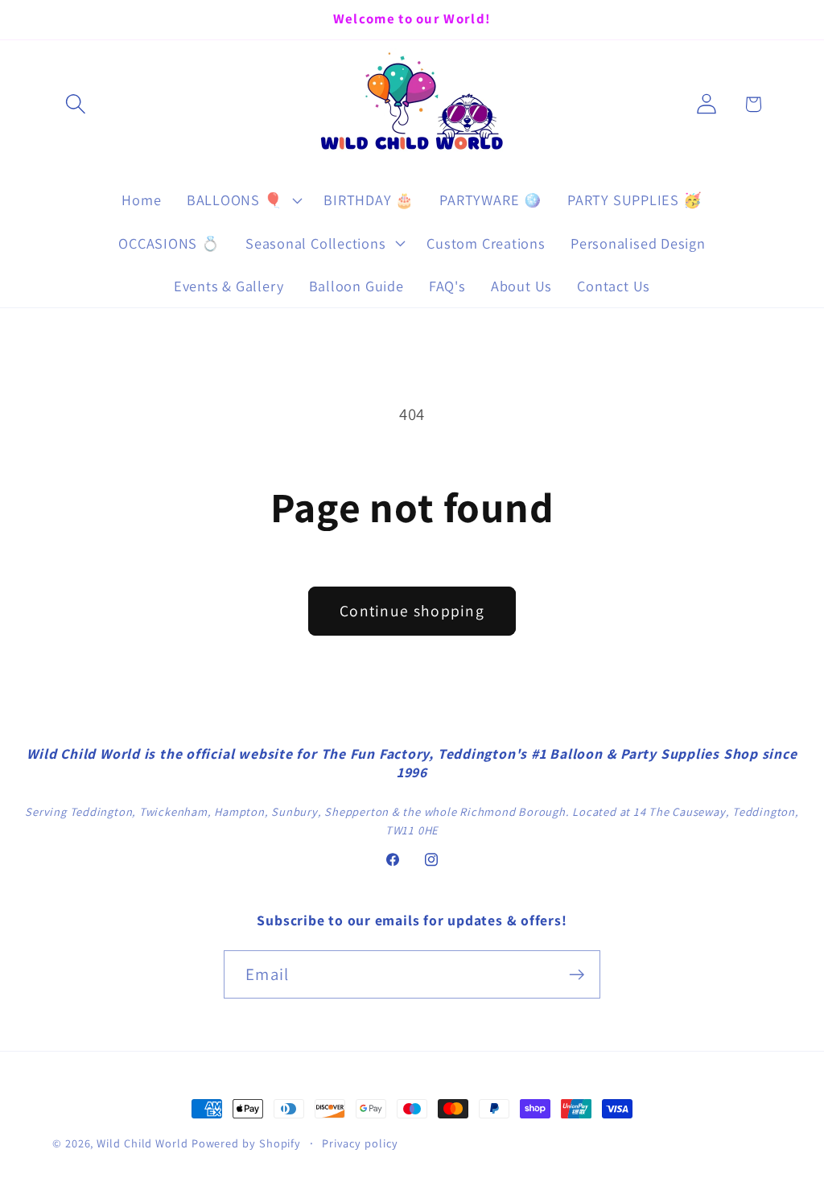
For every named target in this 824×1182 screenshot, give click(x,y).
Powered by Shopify (246, 1143)
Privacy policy (360, 1143)
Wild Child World (142, 1143)
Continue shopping (412, 610)
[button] (75, 104)
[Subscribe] (576, 974)
